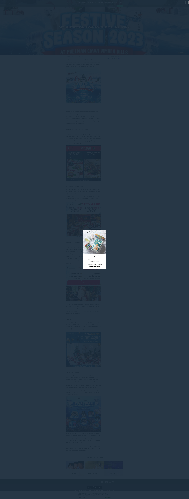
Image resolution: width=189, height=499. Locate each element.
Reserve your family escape (94, 266)
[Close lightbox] (187, 2)
